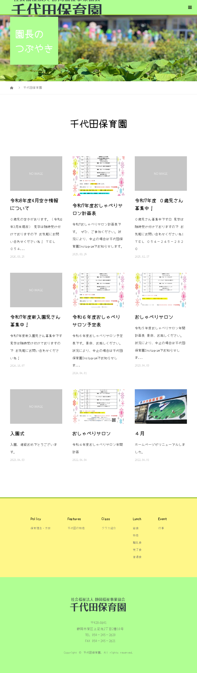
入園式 (17, 433)
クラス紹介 (109, 528)
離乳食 (137, 542)
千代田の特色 (76, 528)
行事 (161, 528)
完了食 (137, 549)
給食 (136, 528)
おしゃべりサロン (154, 316)
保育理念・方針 (41, 528)
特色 (136, 535)
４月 (139, 433)
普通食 (137, 557)
